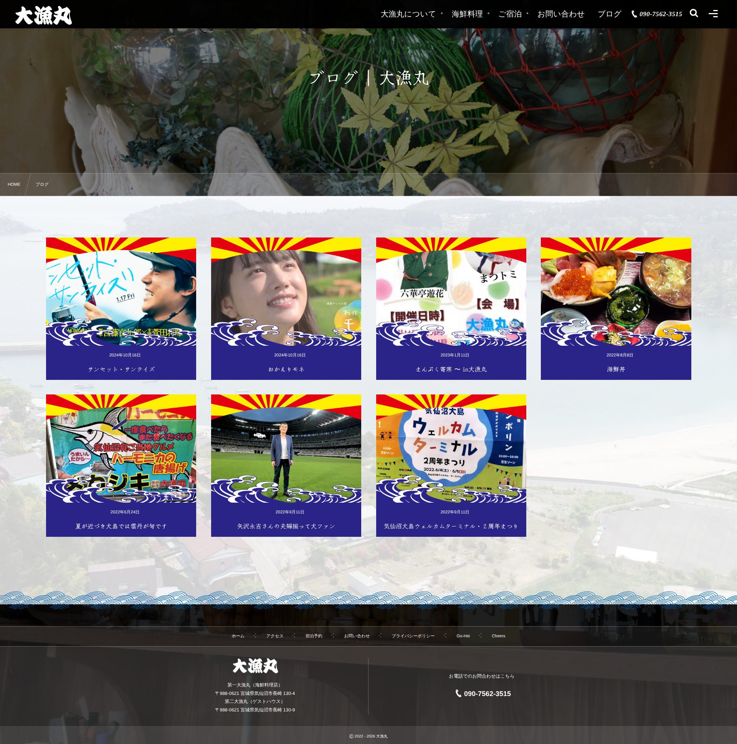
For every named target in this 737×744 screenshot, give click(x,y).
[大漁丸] (43, 15)
